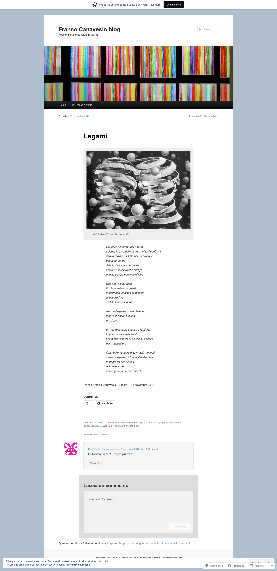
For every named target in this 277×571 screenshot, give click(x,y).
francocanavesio (92, 425)
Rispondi (95, 463)
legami (164, 422)
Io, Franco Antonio (82, 105)
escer (156, 422)
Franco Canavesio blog (89, 29)
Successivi (211, 116)
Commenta (179, 526)
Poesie (124, 422)
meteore (173, 422)
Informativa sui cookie (78, 564)
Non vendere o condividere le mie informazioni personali (152, 557)
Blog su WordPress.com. (108, 557)
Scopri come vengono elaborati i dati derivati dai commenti (154, 543)
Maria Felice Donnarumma (102, 449)
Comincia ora (174, 4)
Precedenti (193, 116)
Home (63, 105)
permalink (120, 425)
